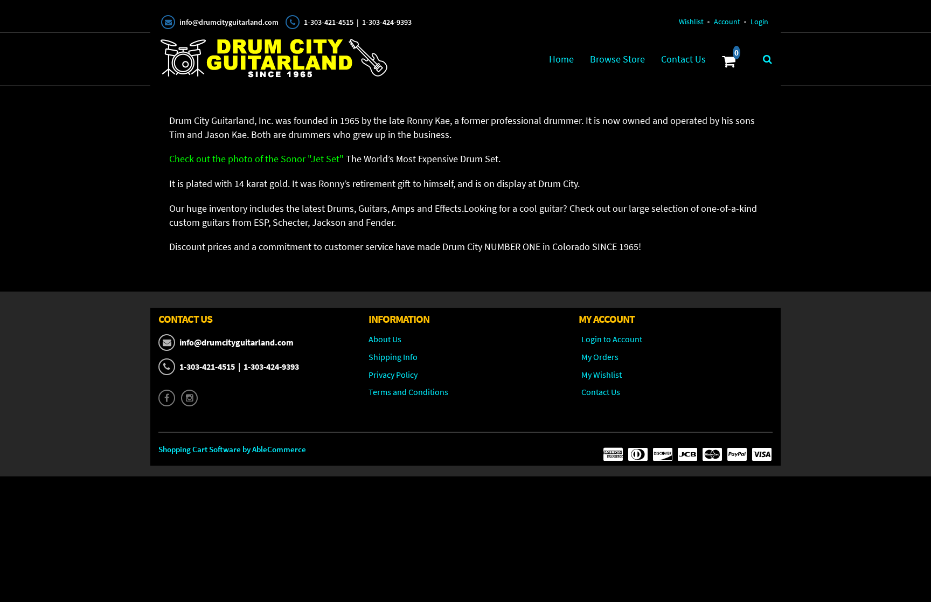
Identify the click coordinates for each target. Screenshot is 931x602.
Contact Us (683, 59)
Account (727, 21)
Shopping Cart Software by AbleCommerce (232, 449)
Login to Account (611, 339)
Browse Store (617, 59)
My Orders (600, 356)
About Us (385, 339)
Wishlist (691, 21)
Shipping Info (393, 356)
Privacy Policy (393, 374)
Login (759, 21)
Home (561, 59)
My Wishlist (601, 374)
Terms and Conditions (408, 391)
